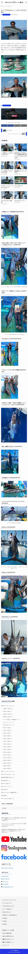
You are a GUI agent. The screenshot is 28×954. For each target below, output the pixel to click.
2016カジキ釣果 (7, 744)
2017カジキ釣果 (7, 741)
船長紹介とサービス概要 (8, 930)
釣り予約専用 (5, 884)
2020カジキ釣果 (7, 733)
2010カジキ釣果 (7, 760)
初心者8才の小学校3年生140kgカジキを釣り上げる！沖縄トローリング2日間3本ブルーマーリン (14, 831)
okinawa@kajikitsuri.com (7, 886)
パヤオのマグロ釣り (8, 798)
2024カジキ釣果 (7, 711)
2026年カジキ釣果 (8, 716)
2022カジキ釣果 (7, 727)
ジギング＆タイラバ (6, 14)
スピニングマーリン (8, 722)
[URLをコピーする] (20, 125)
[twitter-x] (12, 950)
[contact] (17, 950)
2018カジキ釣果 (7, 738)
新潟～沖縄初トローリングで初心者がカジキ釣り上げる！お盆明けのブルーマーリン (14, 819)
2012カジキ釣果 (7, 754)
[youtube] (15, 950)
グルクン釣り (7, 783)
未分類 (5, 795)
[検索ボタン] (2, 2)
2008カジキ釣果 (7, 765)
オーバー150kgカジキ (8, 909)
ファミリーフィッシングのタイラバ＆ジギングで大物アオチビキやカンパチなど (14, 825)
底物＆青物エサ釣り (8, 777)
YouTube (5, 921)
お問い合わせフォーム (9, 939)
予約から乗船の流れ (7, 933)
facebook (5, 924)
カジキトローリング (9, 705)
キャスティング (7, 786)
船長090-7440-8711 (5, 879)
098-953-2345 (5, 876)
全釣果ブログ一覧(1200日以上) (10, 915)
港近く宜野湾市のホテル (9, 936)
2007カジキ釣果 (7, 768)
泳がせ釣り (6, 780)
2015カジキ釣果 (7, 746)
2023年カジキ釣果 (8, 708)
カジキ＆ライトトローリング (9, 900)
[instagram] (14, 950)
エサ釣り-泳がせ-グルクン (9, 906)
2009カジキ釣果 (7, 763)
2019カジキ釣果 (7, 735)
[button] (7, 125)
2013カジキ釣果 (7, 752)
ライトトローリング (9, 771)
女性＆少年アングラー (8, 724)
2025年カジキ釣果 (8, 714)
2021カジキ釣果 (7, 730)
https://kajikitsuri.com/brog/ (7, 868)
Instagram (5, 918)
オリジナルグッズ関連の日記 (10, 792)
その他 (5, 789)
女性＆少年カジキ (7, 912)
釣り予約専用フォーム (9, 942)
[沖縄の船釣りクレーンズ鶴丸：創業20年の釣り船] (14, 2)
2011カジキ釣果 (7, 757)
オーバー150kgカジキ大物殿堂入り (11, 719)
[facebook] (10, 950)
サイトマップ (6, 945)
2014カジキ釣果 (7, 749)
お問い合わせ (5, 881)
